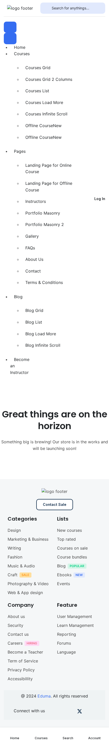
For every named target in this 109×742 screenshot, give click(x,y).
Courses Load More (44, 102)
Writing (14, 548)
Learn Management (75, 625)
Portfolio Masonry (42, 213)
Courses (22, 53)
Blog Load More (40, 333)
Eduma (44, 696)
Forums (64, 643)
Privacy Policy (21, 669)
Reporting (66, 634)
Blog (18, 296)
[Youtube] (62, 712)
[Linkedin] (97, 712)
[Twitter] (79, 712)
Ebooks (64, 574)
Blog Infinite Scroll (42, 345)
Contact (33, 271)
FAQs (30, 247)
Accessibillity (20, 678)
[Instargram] (70, 712)
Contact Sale (54, 504)
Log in (99, 198)
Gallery (32, 236)
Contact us (18, 634)
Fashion (15, 556)
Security (15, 625)
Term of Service (23, 660)
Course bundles (72, 556)
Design (14, 530)
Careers (15, 643)
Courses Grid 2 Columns (48, 79)
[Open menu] (10, 27)
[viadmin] (20, 7)
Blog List (33, 322)
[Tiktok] (88, 712)
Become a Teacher (25, 652)
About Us (34, 259)
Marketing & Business (28, 539)
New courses (69, 530)
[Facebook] (53, 712)
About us (16, 616)
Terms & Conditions (44, 282)
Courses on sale (72, 548)
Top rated (66, 539)
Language (66, 652)
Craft (12, 574)
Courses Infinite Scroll (46, 113)
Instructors (35, 201)
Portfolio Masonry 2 (44, 224)
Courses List (37, 90)
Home (19, 47)
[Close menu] (10, 38)
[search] (46, 8)
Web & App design (25, 592)
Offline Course (43, 125)
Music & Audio (21, 565)
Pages (20, 151)
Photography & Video (28, 583)
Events (63, 583)
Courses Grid (37, 67)
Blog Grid (34, 310)
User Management (74, 616)
